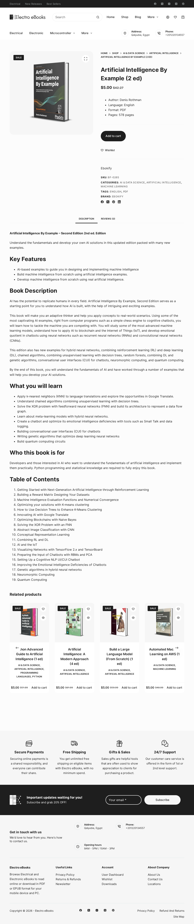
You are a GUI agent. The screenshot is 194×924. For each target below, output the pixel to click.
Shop (124, 17)
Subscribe (162, 800)
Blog (138, 17)
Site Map (178, 916)
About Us (154, 874)
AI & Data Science (132, 182)
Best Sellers (54, 3)
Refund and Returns (172, 910)
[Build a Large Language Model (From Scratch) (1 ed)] (119, 622)
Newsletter (63, 884)
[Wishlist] (175, 17)
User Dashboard (113, 874)
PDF (125, 191)
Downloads (109, 884)
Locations (154, 884)
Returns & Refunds (68, 879)
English (116, 191)
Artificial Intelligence (163, 182)
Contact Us (155, 879)
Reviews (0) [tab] (108, 218)
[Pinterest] (183, 4)
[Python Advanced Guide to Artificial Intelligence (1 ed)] (29, 622)
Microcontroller (60, 33)
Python (37, 676)
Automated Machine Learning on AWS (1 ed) (164, 654)
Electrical (15, 3)
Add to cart (113, 136)
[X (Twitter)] (162, 4)
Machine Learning (114, 186)
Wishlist (107, 879)
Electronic (36, 33)
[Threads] (176, 4)
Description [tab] (86, 218)
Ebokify (106, 168)
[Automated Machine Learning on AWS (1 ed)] (164, 622)
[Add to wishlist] (43, 609)
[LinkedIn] (119, 201)
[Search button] (98, 17)
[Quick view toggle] (43, 618)
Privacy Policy (65, 874)
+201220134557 (174, 34)
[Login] (167, 17)
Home (111, 17)
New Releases (33, 3)
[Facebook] (155, 4)
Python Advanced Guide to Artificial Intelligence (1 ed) (29, 654)
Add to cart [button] (39, 687)
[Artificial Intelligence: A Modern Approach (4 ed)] (74, 622)
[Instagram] (169, 4)
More (151, 17)
